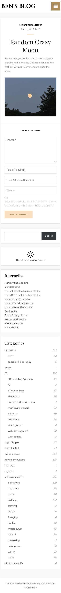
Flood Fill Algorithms (16, 315)
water (11, 551)
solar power (15, 545)
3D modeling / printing (20, 379)
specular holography (19, 361)
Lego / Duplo (12, 442)
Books (8, 367)
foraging (13, 517)
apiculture (13, 488)
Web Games (11, 327)
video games (15, 425)
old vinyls (10, 465)
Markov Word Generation (19, 303)
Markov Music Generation (19, 307)
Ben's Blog (18, 6)
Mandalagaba (12, 286)
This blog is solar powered (30, 259)
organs (9, 471)
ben (22, 29)
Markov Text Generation (18, 299)
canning (12, 505)
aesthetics (10, 350)
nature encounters (30, 25)
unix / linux (13, 419)
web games (14, 436)
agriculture (14, 482)
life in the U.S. (12, 448)
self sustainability (14, 476)
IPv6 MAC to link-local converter (22, 294)
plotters (12, 413)
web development (18, 430)
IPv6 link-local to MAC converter (22, 290)
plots (11, 356)
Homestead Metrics (15, 319)
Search (49, 235)
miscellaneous (12, 453)
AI (9, 384)
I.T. (6, 373)
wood (11, 557)
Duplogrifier (11, 311)
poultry (12, 534)
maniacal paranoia (18, 407)
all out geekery (16, 390)
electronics (14, 396)
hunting (12, 522)
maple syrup (15, 528)
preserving (14, 540)
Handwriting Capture (16, 282)
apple (11, 494)
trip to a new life (14, 563)
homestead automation (21, 402)
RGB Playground (14, 323)
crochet (12, 511)
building (12, 499)
